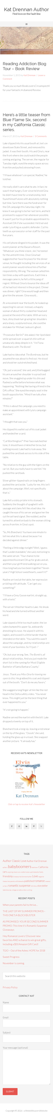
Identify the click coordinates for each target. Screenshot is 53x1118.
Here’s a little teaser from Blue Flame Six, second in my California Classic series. (26, 122)
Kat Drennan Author (26, 9)
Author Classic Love (14, 860)
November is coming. (14, 963)
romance (39, 880)
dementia (36, 872)
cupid (31, 872)
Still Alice (34, 886)
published (29, 881)
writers (24, 890)
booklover (35, 867)
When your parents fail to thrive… (20, 904)
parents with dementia (17, 881)
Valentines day (7, 890)
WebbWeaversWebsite (36, 1110)
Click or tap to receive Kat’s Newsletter (26, 804)
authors (5, 867)
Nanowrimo (6, 881)
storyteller (42, 885)
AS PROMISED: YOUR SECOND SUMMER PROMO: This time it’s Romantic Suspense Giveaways (25, 925)
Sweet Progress (11, 956)
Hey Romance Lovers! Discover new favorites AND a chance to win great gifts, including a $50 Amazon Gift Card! (24, 940)
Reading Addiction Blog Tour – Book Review (24, 66)
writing (29, 890)
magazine (41, 876)
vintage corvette (17, 890)
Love (35, 876)
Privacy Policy (10, 987)
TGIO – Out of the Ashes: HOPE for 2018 (24, 950)
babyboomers (19, 866)
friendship (8, 876)
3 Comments (41, 136)
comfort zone (25, 872)
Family (41, 872)
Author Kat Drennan (37, 861)
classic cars (17, 872)
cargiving (10, 872)
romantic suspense (19, 885)
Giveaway (16, 876)
